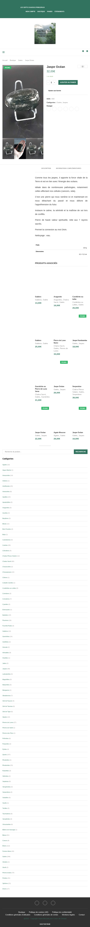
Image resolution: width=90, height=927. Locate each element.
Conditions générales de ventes (46, 915)
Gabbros (38, 300)
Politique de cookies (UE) (38, 912)
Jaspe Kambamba (79, 340)
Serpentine (76, 386)
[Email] (53, 903)
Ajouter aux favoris (54, 90)
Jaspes (65, 102)
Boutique (41, 11)
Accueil (5, 60)
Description (46, 168)
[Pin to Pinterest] (60, 109)
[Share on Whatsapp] (71, 109)
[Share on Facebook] (49, 109)
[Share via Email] (77, 109)
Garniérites (45, 397)
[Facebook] (43, 15)
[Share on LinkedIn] (66, 109)
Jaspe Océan (59, 386)
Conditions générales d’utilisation (17, 915)
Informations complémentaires (68, 168)
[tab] (46, 168)
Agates (56, 435)
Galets (20, 60)
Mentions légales (68, 915)
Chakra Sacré (59, 346)
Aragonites (58, 300)
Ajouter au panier (68, 82)
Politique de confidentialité (62, 912)
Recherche (81, 452)
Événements (59, 11)
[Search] (78, 52)
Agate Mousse (59, 432)
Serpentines (77, 394)
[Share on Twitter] (54, 109)
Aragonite (58, 297)
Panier (49, 11)
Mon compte (30, 11)
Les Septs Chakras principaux (32, 7)
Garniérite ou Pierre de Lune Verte (41, 388)
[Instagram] (45, 903)
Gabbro (38, 297)
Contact (82, 915)
